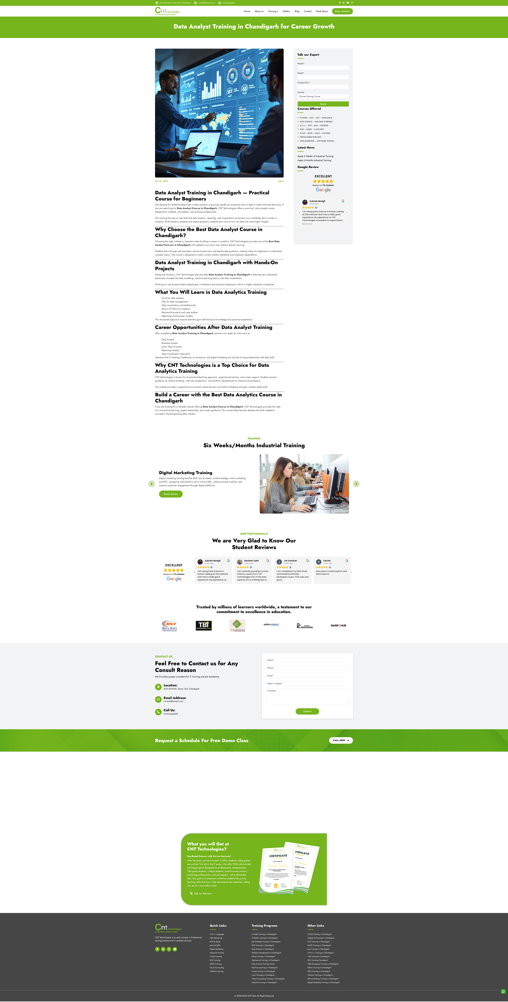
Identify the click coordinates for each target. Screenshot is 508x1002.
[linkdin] (163, 941)
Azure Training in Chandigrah (263, 963)
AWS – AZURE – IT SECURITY (312, 129)
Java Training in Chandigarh (318, 941)
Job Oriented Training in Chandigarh (266, 934)
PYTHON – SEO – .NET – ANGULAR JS (316, 118)
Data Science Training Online (263, 956)
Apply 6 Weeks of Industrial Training (315, 156)
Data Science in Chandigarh (263, 941)
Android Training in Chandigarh (264, 974)
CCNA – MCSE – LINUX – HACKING (315, 133)
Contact (308, 11)
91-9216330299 (228, 3)
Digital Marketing (216, 941)
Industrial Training (217, 945)
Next (356, 483)
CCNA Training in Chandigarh (320, 926)
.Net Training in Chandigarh (319, 948)
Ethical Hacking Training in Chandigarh (323, 971)
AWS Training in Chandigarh (319, 963)
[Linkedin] (343, 3)
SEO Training (215, 952)
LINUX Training (216, 956)
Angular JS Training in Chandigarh (321, 930)
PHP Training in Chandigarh (263, 937)
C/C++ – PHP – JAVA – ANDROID (314, 125)
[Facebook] (340, 3)
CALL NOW (339, 740)
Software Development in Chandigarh (266, 945)
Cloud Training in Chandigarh (263, 948)
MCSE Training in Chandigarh (319, 937)
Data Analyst (342, 11)
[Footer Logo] (168, 920)
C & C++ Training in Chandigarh (321, 945)
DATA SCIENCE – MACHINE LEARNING (316, 121)
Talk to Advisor (203, 886)
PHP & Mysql (215, 934)
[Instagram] (352, 3)
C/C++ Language (217, 926)
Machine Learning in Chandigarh (264, 960)
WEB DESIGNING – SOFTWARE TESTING (317, 141)
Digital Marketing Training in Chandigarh (324, 974)
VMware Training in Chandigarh (320, 967)
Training (272, 11)
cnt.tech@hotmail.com (206, 2)
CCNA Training (216, 948)
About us (259, 11)
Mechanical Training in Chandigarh (265, 952)
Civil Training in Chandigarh (319, 934)
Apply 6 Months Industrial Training (314, 160)
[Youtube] (348, 3)
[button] (347, 213)
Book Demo (322, 11)
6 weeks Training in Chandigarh (264, 926)
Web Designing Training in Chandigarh (323, 956)
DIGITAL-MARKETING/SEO (310, 137)
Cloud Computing (217, 960)
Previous (151, 483)
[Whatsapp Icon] (503, 991)
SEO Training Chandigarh (318, 952)
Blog (297, 11)
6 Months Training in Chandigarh (265, 930)
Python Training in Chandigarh (319, 960)
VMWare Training (217, 963)
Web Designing (216, 930)
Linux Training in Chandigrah (263, 967)
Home (247, 11)
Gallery (286, 11)
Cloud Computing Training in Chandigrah (268, 971)
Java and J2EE (215, 937)
